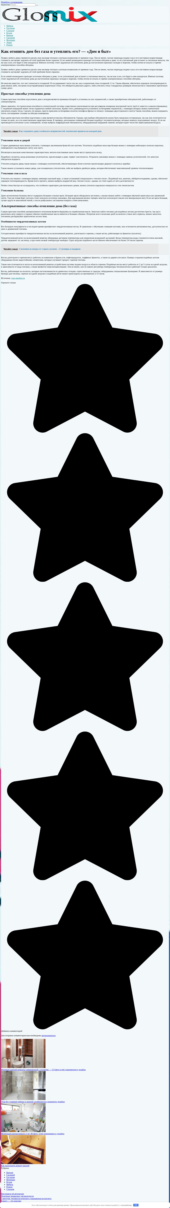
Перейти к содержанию (11, 2)
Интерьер (10, 40)
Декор (9, 42)
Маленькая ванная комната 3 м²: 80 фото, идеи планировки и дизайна (32, 1134)
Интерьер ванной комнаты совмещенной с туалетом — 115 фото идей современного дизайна (43, 1070)
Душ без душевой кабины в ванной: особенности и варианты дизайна (33, 1102)
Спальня (10, 31)
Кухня (9, 33)
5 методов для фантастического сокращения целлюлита (26, 1198)
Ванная (9, 35)
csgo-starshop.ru (18, 278)
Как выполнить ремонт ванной (15, 1166)
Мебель (9, 26)
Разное (9, 45)
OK (136, 1205)
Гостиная (10, 28)
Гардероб (10, 38)
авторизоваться (48, 1035)
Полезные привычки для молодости (17, 1196)
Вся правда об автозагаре (12, 1194)
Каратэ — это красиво (11, 1201)
